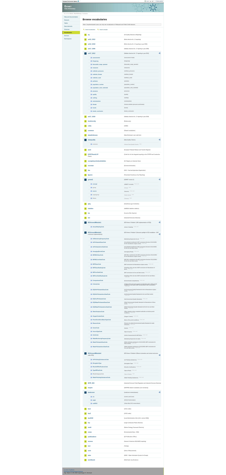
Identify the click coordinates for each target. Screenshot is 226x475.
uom (89, 450)
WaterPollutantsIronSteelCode (101, 346)
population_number (98, 84)
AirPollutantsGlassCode (99, 242)
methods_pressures (98, 71)
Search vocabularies (90, 29)
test (89, 446)
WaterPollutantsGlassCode (100, 342)
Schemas (66, 29)
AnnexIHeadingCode (98, 226)
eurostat (90, 165)
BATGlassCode (97, 264)
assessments (96, 57)
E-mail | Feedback (69, 469)
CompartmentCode (98, 280)
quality (94, 94)
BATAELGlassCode (98, 255)
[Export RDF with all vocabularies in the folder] (159, 53)
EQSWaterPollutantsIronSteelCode (102, 307)
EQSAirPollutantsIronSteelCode (101, 294)
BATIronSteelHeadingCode (100, 276)
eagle (94, 400)
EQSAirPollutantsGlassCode (100, 289)
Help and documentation (71, 17)
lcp (89, 422)
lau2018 (90, 418)
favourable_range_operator (100, 64)
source (94, 191)
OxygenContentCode (98, 316)
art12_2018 (91, 44)
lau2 (89, 413)
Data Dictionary (77, 13)
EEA (71, 1)
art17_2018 (91, 116)
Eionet (71, 13)
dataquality (91, 140)
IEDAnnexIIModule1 (94, 222)
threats (94, 104)
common (91, 130)
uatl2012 (95, 403)
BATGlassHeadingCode (99, 267)
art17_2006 (91, 48)
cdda (89, 126)
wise (89, 455)
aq (89, 34)
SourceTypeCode (97, 331)
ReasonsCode (96, 323)
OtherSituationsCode (98, 311)
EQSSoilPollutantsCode (99, 299)
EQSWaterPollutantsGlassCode (101, 302)
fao (89, 170)
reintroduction (97, 101)
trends (94, 107)
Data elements (68, 26)
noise (90, 432)
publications (92, 436)
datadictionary (93, 135)
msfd (89, 427)
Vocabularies (68, 32)
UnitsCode (95, 335)
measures (95, 67)
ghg (89, 204)
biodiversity (92, 121)
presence (95, 91)
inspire (90, 387)
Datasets (66, 20)
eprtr (89, 150)
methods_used (97, 77)
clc (93, 396)
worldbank (91, 460)
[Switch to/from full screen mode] (153, 1)
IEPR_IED (91, 383)
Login (147, 1)
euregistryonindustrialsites (97, 161)
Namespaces (68, 38)
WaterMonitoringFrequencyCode (101, 338)
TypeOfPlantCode (97, 370)
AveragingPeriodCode (99, 251)
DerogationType (97, 363)
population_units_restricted (100, 87)
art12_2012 (91, 39)
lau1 (89, 409)
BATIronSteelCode (98, 272)
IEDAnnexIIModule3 (94, 232)
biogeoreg (95, 61)
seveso (90, 441)
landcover (91, 392)
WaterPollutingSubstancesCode (101, 377)
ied (89, 218)
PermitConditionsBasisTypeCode (102, 319)
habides (90, 208)
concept (95, 184)
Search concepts (103, 29)
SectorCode (96, 328)
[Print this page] (151, 1)
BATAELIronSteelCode (99, 259)
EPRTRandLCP (93, 154)
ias (89, 213)
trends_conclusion (98, 111)
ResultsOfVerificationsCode (100, 366)
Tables (66, 23)
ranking (95, 97)
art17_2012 (91, 53)
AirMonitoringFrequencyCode (101, 238)
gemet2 (90, 179)
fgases (90, 175)
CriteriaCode (96, 284)
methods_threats (97, 74)
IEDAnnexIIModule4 (94, 353)
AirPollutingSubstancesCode (101, 359)
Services (66, 35)
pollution (95, 81)
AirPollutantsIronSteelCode (100, 247)
